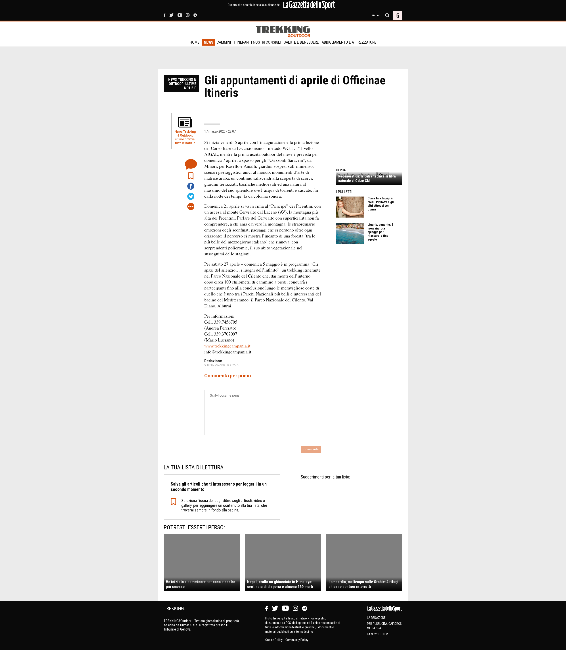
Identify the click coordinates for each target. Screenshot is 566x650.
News (208, 42)
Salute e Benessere (301, 42)
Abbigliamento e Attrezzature (349, 42)
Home (194, 42)
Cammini (224, 42)
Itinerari (241, 42)
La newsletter (377, 634)
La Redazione (376, 617)
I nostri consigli (266, 42)
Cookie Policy (274, 640)
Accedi (376, 15)
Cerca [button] (383, 174)
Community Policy (296, 640)
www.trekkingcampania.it (227, 346)
